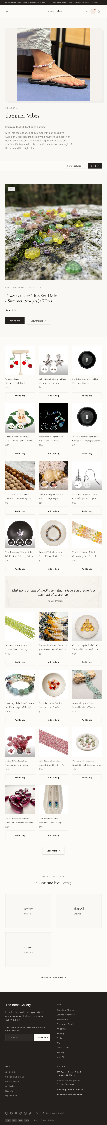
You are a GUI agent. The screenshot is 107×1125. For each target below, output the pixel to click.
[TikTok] (30, 1113)
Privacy (35, 1120)
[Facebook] (11, 1113)
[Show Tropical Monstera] (20, 426)
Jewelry (60, 1052)
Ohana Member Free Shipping (16, 2)
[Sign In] (93, 11)
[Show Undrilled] (11, 751)
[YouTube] (16, 1113)
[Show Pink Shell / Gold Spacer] (53, 484)
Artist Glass (62, 1029)
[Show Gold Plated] (53, 369)
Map (70, 2)
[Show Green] (53, 426)
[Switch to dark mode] (37, 1113)
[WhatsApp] (25, 1113)
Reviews (9, 1091)
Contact (95, 2)
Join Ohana (42, 1037)
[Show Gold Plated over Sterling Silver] (20, 542)
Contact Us (10, 1072)
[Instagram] (6, 1113)
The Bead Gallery (53, 11)
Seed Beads (62, 1019)
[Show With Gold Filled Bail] (28, 751)
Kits (58, 1043)
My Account (11, 1095)
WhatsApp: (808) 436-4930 (70, 1089)
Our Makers (10, 1086)
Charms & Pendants (66, 1014)
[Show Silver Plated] (44, 369)
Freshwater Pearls (65, 1024)
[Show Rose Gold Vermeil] (28, 542)
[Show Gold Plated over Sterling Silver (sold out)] (87, 484)
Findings (61, 1033)
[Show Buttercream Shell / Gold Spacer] (44, 484)
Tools (59, 1038)
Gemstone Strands (65, 1010)
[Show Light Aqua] (44, 426)
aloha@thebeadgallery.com (69, 1094)
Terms (43, 1120)
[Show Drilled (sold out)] (20, 751)
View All (60, 1057)
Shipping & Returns (14, 1077)
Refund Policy (12, 1081)
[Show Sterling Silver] (78, 484)
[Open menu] (7, 11)
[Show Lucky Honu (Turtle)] (11, 426)
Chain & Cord (63, 1047)
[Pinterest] (20, 1113)
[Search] (87, 11)
